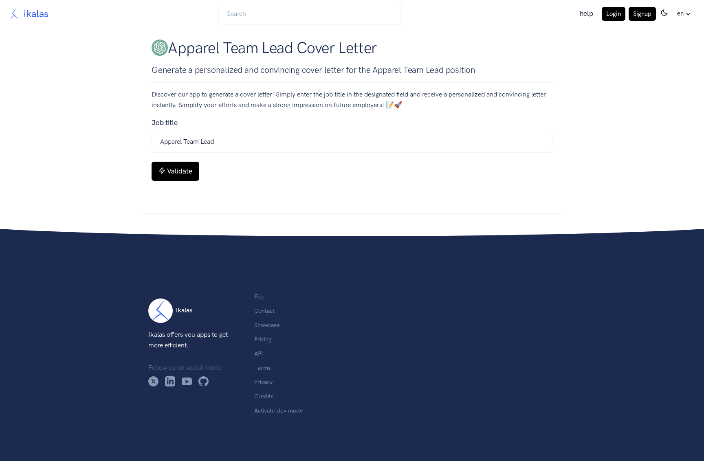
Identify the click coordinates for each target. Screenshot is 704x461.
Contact (264, 310)
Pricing (262, 339)
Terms (262, 367)
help (586, 13)
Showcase (267, 325)
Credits (264, 396)
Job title (165, 122)
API (258, 353)
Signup (642, 14)
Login (613, 14)
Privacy (263, 382)
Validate (179, 171)
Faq (259, 296)
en (680, 13)
